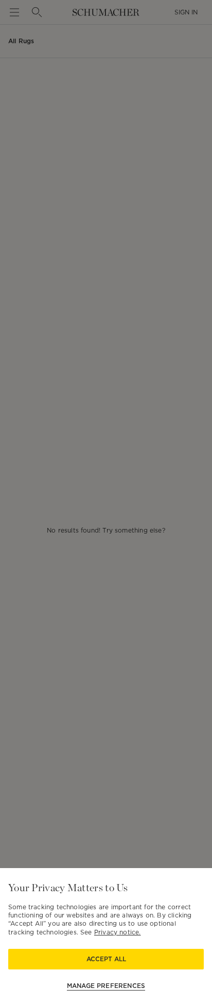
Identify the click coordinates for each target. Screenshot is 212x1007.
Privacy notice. (117, 932)
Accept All (106, 959)
